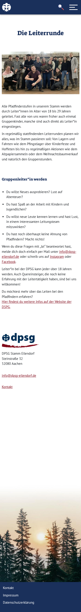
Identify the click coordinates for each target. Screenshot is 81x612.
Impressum (10, 595)
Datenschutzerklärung (18, 602)
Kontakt (7, 387)
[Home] (20, 340)
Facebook (9, 262)
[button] (61, 7)
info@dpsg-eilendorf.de (19, 375)
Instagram (57, 256)
